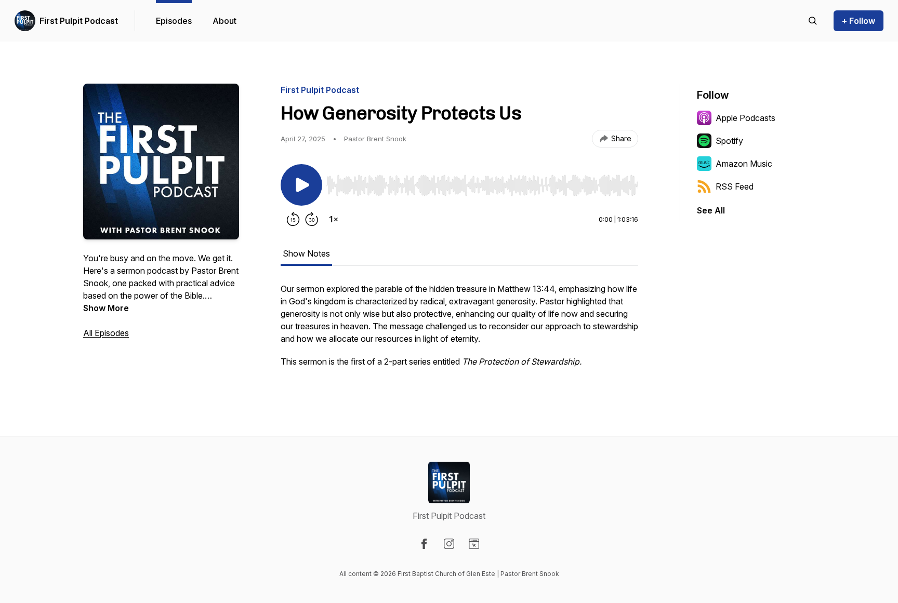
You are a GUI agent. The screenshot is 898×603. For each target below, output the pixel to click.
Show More (106, 308)
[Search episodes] (813, 21)
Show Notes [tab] (306, 253)
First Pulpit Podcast (78, 21)
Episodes (174, 21)
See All (711, 210)
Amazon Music (744, 163)
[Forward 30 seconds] (312, 219)
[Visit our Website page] (474, 544)
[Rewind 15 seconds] (293, 219)
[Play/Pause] (301, 185)
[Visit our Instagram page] (449, 544)
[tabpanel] (459, 330)
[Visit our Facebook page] (424, 544)
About (224, 21)
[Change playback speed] (333, 219)
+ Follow (858, 21)
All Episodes (106, 333)
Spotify (729, 141)
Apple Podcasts (745, 118)
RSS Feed (735, 186)
